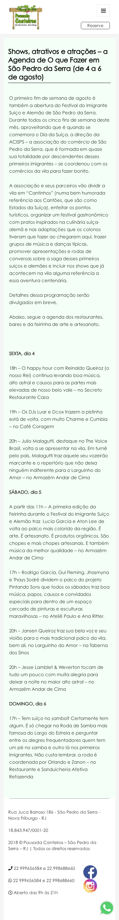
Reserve (95, 25)
